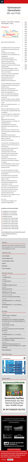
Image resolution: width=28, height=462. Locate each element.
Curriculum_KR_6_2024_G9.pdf (10, 220)
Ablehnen (10, 459)
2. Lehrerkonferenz (6, 281)
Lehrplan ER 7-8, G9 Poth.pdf (10, 213)
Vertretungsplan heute (7, 258)
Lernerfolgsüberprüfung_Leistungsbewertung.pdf (13, 232)
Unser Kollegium (6, 256)
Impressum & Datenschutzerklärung (16, 420)
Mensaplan (4, 266)
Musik (26, 52)
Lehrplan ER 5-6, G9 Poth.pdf (10, 211)
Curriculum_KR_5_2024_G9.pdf (10, 218)
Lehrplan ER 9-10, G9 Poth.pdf (10, 214)
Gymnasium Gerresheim (14, 9)
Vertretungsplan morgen (8, 261)
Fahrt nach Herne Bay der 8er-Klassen (11, 296)
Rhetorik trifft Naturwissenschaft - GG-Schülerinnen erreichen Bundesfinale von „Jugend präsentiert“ (14, 345)
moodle (4, 263)
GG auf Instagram (6, 268)
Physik (26, 57)
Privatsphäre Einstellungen (14, 449)
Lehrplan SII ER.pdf (7, 216)
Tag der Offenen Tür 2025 (8, 325)
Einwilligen (3, 459)
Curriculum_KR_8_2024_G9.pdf (10, 223)
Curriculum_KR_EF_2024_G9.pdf (10, 228)
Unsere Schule (10, 21)
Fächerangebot (5, 23)
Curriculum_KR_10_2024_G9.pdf (10, 227)
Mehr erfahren (17, 456)
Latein (26, 46)
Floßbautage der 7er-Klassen (9, 292)
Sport (26, 68)
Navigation (2, 1)
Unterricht (17, 21)
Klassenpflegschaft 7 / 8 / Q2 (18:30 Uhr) (12, 304)
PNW (26, 59)
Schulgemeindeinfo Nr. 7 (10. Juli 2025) (11, 334)
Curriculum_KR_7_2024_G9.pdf (10, 221)
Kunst (26, 44)
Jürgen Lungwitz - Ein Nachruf (9, 315)
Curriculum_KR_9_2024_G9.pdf (10, 225)
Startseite (3, 21)
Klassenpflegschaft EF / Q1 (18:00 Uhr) (11, 300)
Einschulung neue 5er (7, 289)
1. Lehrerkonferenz (6, 277)
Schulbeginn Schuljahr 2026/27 (9, 285)
